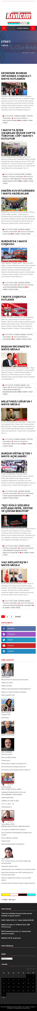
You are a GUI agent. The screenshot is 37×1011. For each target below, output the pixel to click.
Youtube (11, 645)
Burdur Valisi (23, 605)
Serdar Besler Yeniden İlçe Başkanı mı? (14, 763)
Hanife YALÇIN (5, 712)
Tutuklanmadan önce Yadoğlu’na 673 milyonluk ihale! (18, 869)
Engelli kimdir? (5, 841)
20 (18, 987)
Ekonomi (17, 174)
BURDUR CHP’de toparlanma (11, 938)
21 (23, 987)
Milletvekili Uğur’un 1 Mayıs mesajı (16, 403)
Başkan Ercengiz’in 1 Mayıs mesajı (16, 348)
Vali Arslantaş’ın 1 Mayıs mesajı (14, 563)
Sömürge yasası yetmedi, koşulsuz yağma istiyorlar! (18, 883)
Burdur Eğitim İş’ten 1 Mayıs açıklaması (16, 455)
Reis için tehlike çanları (8, 757)
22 (28, 987)
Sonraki (18, 616)
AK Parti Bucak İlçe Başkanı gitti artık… (13, 767)
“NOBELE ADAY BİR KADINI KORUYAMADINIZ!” (16, 689)
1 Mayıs (12, 179)
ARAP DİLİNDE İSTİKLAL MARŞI (11, 789)
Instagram (11, 634)
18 (8, 987)
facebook (11, 628)
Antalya (10, 120)
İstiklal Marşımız (6, 807)
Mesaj (30, 605)
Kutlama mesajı (14, 553)
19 (13, 987)
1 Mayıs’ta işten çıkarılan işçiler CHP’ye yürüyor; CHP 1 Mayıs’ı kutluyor (18, 134)
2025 (9, 234)
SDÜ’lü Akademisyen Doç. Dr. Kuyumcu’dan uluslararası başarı (16, 932)
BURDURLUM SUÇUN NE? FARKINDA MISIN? (15, 826)
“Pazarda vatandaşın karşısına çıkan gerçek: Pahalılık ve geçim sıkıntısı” (16, 915)
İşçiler (10, 181)
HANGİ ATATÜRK (6, 686)
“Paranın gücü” (6, 760)
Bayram (10, 287)
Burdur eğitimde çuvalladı (9, 838)
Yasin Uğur (19, 444)
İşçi (24, 287)
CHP (22, 179)
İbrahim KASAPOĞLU (8, 735)
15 (28, 983)
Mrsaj (16, 392)
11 (8, 983)
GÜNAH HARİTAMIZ (7, 797)
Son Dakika (7, 118)
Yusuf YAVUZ (5, 859)
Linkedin (11, 651)
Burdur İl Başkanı (14, 550)
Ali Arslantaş (13, 605)
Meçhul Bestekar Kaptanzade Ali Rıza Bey (14, 679)
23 (33, 987)
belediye (18, 179)
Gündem (17, 116)
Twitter (10, 640)
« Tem (3, 997)
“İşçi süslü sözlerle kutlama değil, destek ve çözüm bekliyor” (17, 508)
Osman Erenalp (6, 787)
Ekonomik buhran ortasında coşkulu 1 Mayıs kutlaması (16, 76)
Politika (30, 116)
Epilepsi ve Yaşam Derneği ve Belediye (13, 692)
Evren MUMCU (5, 677)
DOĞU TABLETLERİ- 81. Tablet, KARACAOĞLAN (17, 920)
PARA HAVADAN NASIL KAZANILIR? (12, 844)
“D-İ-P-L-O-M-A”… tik (7, 804)
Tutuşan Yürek (5, 714)
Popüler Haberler (23, 28)
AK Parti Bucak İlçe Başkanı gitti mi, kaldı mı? (15, 770)
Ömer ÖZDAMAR (6, 752)
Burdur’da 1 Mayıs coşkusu (14, 242)
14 (23, 983)
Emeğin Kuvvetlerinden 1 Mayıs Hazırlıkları (18, 192)
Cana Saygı (5, 717)
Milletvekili (11, 444)
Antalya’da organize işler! (9, 866)
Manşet (23, 116)
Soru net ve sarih (6, 754)
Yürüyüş (16, 181)
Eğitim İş (23, 496)
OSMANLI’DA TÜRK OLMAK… (10, 801)
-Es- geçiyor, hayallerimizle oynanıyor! (13, 829)
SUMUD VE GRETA (7, 683)
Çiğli (26, 179)
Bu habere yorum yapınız (22, 234)
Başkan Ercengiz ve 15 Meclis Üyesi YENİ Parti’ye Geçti (15, 926)
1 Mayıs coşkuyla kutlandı (13, 298)
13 (18, 983)
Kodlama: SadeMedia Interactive (18, 1008)
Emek (23, 174)
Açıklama (11, 496)
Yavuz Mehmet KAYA (8, 824)
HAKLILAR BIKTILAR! (8, 695)
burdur (15, 120)
